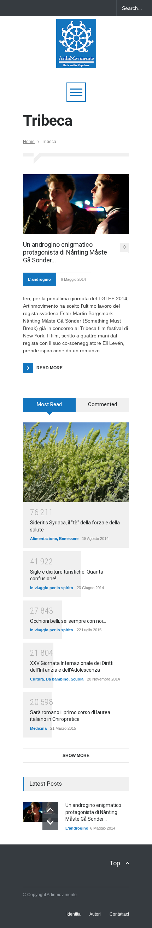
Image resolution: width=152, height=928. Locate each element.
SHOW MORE (76, 755)
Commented (102, 404)
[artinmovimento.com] (76, 59)
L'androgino (39, 279)
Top (115, 863)
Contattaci (119, 914)
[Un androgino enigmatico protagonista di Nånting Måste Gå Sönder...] (40, 812)
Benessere (68, 538)
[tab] (49, 407)
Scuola (77, 679)
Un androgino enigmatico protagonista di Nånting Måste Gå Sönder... (93, 812)
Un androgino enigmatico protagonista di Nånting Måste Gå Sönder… (65, 252)
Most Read (49, 404)
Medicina (38, 728)
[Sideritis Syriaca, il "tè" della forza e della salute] (76, 462)
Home (29, 141)
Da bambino (57, 679)
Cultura (37, 679)
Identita (73, 914)
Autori (95, 914)
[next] (50, 822)
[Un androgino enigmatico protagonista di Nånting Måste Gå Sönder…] (76, 204)
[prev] (50, 810)
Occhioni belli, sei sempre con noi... (68, 621)
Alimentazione (43, 538)
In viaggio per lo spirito (51, 588)
